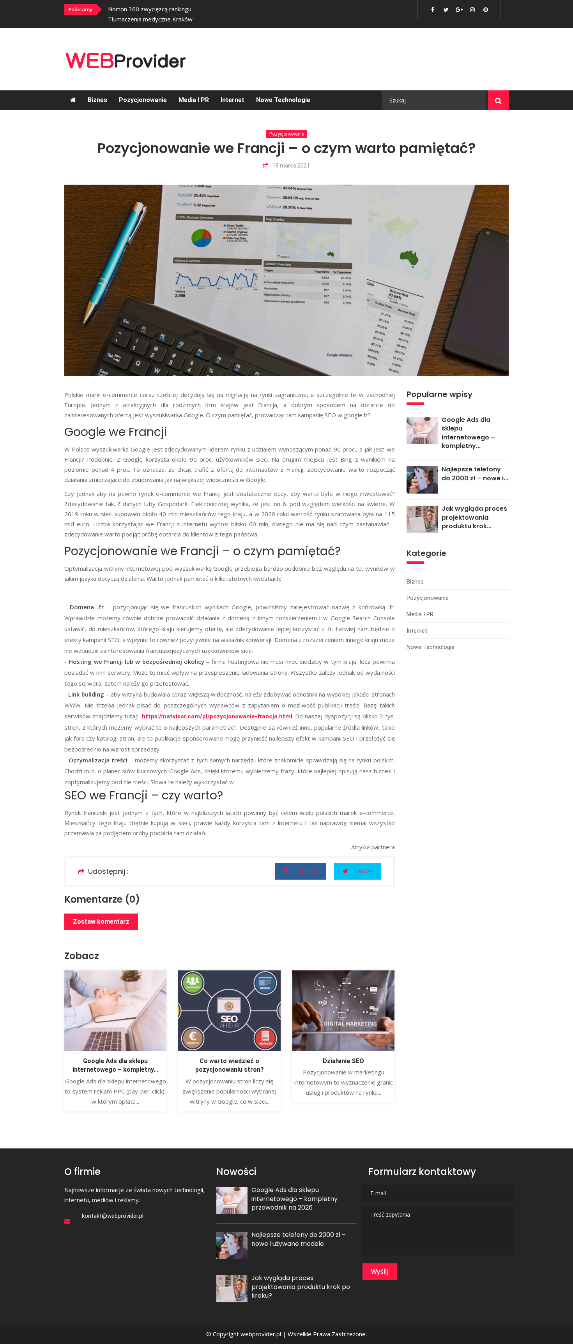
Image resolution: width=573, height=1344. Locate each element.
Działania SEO (343, 1061)
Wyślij (380, 1271)
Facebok (305, 871)
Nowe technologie (283, 100)
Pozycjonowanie (143, 100)
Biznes (97, 100)
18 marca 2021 (291, 166)
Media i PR (194, 100)
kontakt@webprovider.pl (112, 1215)
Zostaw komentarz (101, 921)
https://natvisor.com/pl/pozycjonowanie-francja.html (217, 716)
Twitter (363, 871)
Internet (232, 100)
